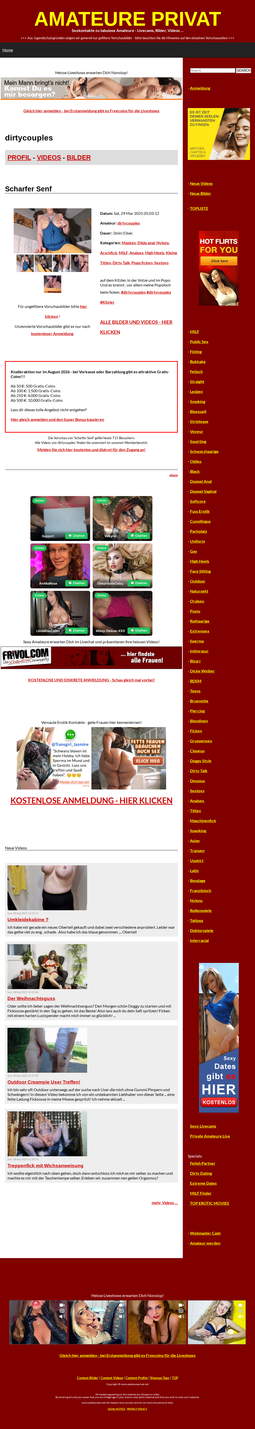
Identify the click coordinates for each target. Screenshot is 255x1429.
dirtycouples (129, 223)
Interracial (199, 940)
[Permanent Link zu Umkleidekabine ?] (47, 908)
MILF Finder (201, 1193)
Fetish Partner (202, 1163)
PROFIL (19, 157)
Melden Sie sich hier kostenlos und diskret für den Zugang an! (91, 449)
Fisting (196, 351)
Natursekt (199, 591)
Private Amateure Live (210, 1136)
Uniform (197, 541)
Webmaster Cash (205, 1233)
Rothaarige (199, 621)
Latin (194, 870)
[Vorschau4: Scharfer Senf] (79, 270)
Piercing (197, 710)
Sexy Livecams (203, 1126)
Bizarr (195, 660)
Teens (195, 690)
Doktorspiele (201, 930)
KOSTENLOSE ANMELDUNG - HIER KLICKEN (91, 800)
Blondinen (199, 720)
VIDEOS (49, 157)
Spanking (198, 830)
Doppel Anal (201, 481)
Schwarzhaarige (204, 451)
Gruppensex (201, 740)
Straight (197, 381)
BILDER (79, 157)
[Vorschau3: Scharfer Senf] (61, 270)
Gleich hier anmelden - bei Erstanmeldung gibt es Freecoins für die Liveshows (91, 110)
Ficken (196, 730)
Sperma (197, 641)
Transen (197, 850)
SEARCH (243, 70)
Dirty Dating (201, 1173)
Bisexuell (198, 411)
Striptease (199, 421)
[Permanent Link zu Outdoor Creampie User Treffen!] (47, 1071)
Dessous (197, 780)
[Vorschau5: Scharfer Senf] (52, 291)
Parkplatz (198, 531)
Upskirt (196, 860)
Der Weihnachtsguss (31, 998)
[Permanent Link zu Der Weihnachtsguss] (47, 987)
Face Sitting (200, 571)
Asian (195, 840)
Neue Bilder (200, 193)
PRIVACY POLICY (137, 1409)
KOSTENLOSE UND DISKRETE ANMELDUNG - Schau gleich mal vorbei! (91, 679)
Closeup (197, 750)
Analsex (136, 252)
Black (195, 471)
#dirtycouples (133, 292)
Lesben (196, 391)
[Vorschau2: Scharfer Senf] (43, 270)
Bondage (197, 880)
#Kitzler (107, 302)
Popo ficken (142, 262)
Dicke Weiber (202, 670)
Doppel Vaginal (203, 491)
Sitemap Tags (159, 1378)
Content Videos (112, 1378)
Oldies (195, 461)
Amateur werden (205, 1243)
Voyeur (196, 431)
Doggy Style (200, 760)
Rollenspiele (201, 910)
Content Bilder (87, 1378)
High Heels (154, 252)
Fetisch (196, 371)
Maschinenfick (203, 820)
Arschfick (108, 252)
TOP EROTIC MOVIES (209, 1203)
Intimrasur (199, 651)
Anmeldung (200, 88)
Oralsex (197, 601)
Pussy (195, 611)
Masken (129, 242)
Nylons (162, 242)
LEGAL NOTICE (116, 1409)
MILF (123, 252)
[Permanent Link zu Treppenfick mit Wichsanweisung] (47, 1154)
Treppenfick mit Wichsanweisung (45, 1165)
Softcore (198, 501)
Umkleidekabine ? (28, 919)
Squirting (198, 441)
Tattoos (196, 920)
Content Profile (137, 1378)
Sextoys (161, 262)
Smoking (197, 401)
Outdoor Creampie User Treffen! (43, 1082)
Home (7, 49)
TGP (175, 1378)
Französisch (200, 890)
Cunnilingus (200, 521)
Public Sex (199, 341)
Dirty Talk (121, 262)
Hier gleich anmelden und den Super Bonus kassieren (57, 419)
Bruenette (199, 700)
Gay (193, 551)
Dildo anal (146, 242)
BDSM (195, 680)
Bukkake (198, 361)
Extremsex (199, 631)
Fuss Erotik (200, 511)
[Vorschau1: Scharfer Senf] (25, 270)
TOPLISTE (199, 208)
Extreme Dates (203, 1183)
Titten (195, 810)
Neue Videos (201, 183)
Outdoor (197, 581)
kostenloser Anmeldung (52, 333)
